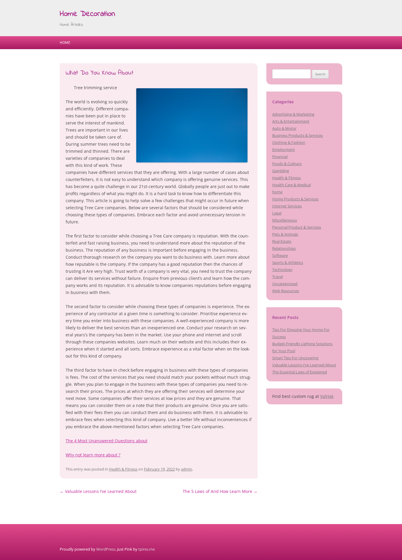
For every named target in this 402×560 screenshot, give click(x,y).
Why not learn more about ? (93, 455)
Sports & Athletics (287, 262)
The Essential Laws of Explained (299, 372)
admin (186, 469)
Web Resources (285, 290)
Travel (277, 276)
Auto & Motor (284, 128)
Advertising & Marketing (293, 114)
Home (65, 42)
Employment (283, 149)
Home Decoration (87, 14)
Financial (280, 156)
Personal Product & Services (296, 227)
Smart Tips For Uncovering (295, 357)
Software (280, 255)
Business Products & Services (297, 135)
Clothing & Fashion (288, 142)
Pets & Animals (285, 234)
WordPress (105, 549)
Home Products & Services (295, 199)
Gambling (280, 170)
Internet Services (287, 206)
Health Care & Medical (291, 184)
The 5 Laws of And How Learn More (220, 491)
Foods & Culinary (287, 163)
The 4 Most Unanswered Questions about (106, 440)
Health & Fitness (123, 469)
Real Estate (281, 241)
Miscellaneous (284, 220)
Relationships (284, 248)
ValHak (326, 396)
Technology (282, 269)
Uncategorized (285, 283)
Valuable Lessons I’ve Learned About (98, 491)
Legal (276, 213)
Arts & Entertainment (290, 121)
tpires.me (146, 549)
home (277, 192)
